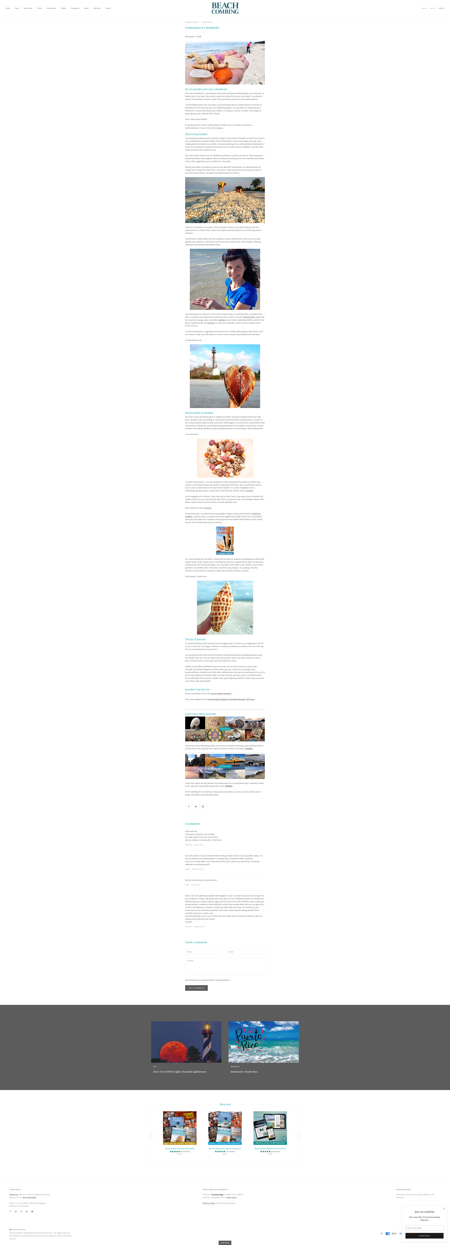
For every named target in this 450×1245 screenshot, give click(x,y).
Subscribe (424, 1236)
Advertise (97, 8)
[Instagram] (21, 1211)
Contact (108, 8)
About (86, 8)
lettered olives (249, 317)
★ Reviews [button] (225, 1243)
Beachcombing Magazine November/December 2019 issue (231, 699)
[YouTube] (32, 1211)
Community (75, 8)
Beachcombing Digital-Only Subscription (270, 1148)
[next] (298, 1134)
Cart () (441, 8)
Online (63, 8)
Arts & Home (51, 8)
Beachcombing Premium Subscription (180, 1148)
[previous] (151, 1134)
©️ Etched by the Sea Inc (17, 1230)
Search (432, 8)
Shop (17, 8)
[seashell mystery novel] (225, 541)
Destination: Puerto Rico (244, 1071)
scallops (222, 320)
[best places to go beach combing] (225, 766)
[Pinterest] (27, 1211)
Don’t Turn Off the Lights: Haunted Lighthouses (179, 1071)
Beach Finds (28, 8)
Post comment (196, 988)
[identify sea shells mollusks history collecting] (225, 729)
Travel (39, 8)
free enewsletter (29, 1197)
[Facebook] (10, 1211)
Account (424, 8)
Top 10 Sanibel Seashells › (221, 693)
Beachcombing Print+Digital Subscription (225, 1148)
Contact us (13, 1194)
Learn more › (231, 1197)
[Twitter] (16, 1211)
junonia (210, 323)
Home (8, 8)
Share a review (209, 1203)
